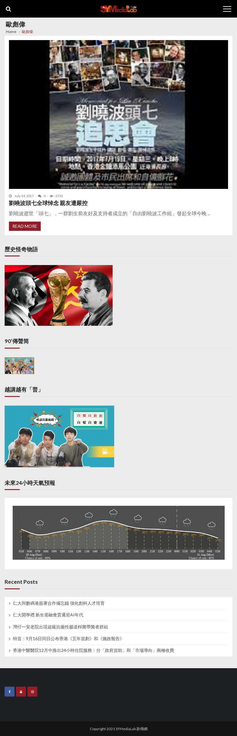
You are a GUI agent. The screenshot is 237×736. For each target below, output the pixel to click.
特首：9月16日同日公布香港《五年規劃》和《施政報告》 (68, 638)
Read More (24, 226)
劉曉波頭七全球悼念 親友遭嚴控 (48, 203)
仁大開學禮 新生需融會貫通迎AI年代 (48, 615)
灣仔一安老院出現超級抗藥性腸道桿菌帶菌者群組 (60, 627)
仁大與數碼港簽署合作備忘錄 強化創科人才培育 (59, 603)
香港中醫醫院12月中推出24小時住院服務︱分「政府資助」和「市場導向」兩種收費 (93, 650)
